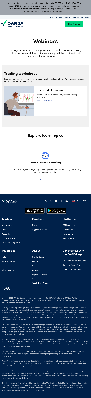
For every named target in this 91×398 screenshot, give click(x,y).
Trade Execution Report (20, 342)
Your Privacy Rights (40, 283)
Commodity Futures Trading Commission (21, 385)
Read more (45, 179)
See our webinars (44, 100)
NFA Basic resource (36, 390)
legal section (21, 320)
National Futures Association (67, 385)
